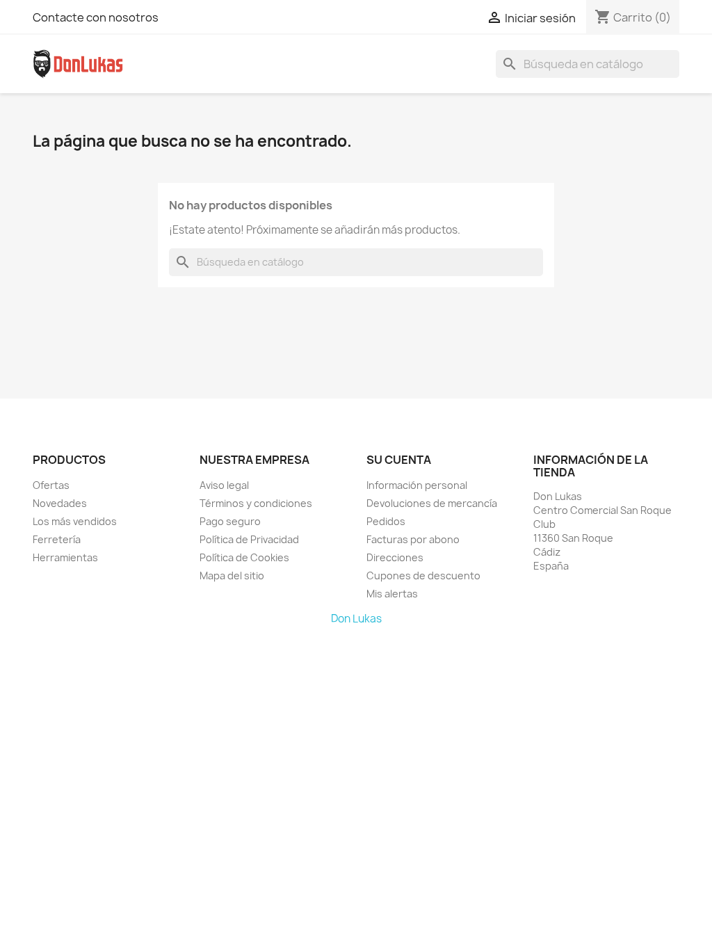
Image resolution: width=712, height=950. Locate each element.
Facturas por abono (413, 539)
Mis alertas (392, 593)
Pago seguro (230, 521)
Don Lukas (356, 618)
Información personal (416, 485)
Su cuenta (398, 459)
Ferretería (57, 539)
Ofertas (51, 485)
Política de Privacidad (249, 539)
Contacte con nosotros (96, 17)
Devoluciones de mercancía (431, 503)
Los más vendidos (75, 521)
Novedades (60, 503)
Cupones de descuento (423, 575)
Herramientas (65, 557)
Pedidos (385, 521)
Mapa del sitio (232, 575)
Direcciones (394, 557)
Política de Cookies (244, 557)
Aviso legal (224, 485)
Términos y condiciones (256, 503)
